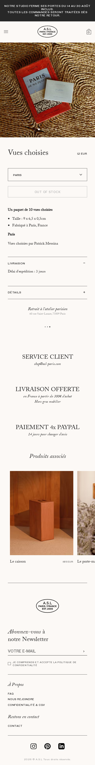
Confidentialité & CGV (26, 705)
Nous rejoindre (21, 699)
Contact (15, 726)
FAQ (11, 693)
